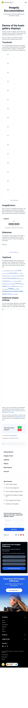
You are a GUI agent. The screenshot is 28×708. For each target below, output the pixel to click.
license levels (19, 416)
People (13, 283)
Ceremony (4, 273)
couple (21, 273)
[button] (20, 427)
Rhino (13, 286)
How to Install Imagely (11, 484)
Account (6, 471)
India (17, 278)
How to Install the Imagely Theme (14, 491)
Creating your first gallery (12, 503)
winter (12, 294)
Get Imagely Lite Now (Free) (14, 568)
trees (15, 289)
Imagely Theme (8, 456)
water (17, 289)
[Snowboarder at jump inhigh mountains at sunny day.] (14, 166)
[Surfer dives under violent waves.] (14, 67)
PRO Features (8, 467)
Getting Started (8, 452)
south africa (20, 286)
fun (11, 276)
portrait (22, 283)
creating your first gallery (13, 410)
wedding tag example (10, 291)
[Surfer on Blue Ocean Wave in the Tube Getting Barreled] (14, 139)
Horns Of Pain (6, 278)
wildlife (20, 291)
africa (8, 270)
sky (17, 286)
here (24, 50)
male (11, 281)
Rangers (4, 286)
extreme (8, 276)
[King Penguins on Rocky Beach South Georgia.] (14, 221)
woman (16, 294)
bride (19, 270)
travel (10, 288)
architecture (12, 270)
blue (16, 270)
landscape (21, 278)
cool (18, 273)
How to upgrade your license (13, 500)
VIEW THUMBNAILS (14, 252)
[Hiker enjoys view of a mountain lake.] (14, 58)
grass (13, 276)
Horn (22, 276)
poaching (18, 283)
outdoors (4, 283)
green (15, 276)
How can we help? (13, 435)
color (8, 273)
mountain (14, 281)
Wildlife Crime (6, 294)
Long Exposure (6, 281)
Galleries (6, 460)
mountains (19, 281)
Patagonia (9, 283)
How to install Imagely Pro (12, 488)
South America (5, 289)
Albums (6, 463)
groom (19, 276)
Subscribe (14, 529)
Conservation (13, 273)
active (5, 270)
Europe (4, 276)
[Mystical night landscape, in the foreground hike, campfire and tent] (14, 76)
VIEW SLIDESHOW (14, 200)
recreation (10, 286)
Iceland (13, 278)
